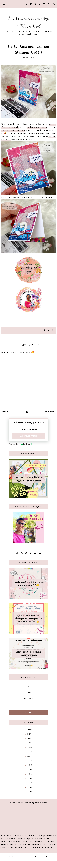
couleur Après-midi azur (13, 130)
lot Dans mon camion (37, 127)
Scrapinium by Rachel (28, 22)
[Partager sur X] (48, 330)
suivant (5, 411)
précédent (50, 411)
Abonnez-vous (28, 436)
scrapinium (41, 803)
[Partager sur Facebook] (44, 330)
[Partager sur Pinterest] (52, 330)
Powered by (14, 444)
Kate (48, 857)
